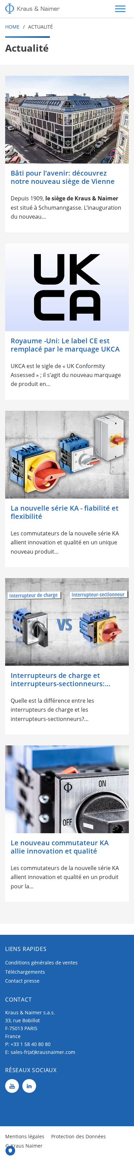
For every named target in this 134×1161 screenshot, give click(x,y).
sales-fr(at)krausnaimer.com (43, 1052)
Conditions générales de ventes (41, 962)
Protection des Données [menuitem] (78, 1136)
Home (12, 26)
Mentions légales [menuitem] (24, 1136)
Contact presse (22, 980)
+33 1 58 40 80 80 (31, 1044)
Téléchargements (25, 972)
